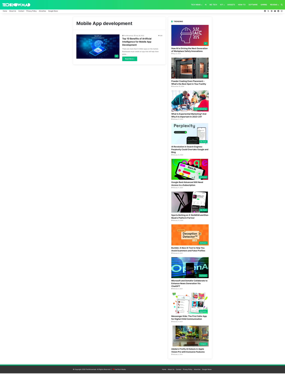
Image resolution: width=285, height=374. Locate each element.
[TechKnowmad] (16, 5)
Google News (53, 11)
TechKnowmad (128, 35)
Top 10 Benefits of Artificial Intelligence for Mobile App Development (136, 41)
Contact (21, 11)
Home (5, 11)
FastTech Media (120, 369)
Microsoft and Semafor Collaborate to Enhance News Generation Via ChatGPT (189, 283)
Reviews (273, 5)
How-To (241, 5)
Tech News (196, 5)
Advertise (42, 11)
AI (205, 5)
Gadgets (231, 5)
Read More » (129, 59)
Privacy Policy (31, 11)
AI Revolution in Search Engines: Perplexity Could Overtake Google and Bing (189, 149)
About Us (12, 11)
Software (253, 5)
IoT (221, 5)
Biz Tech (213, 5)
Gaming (264, 5)
